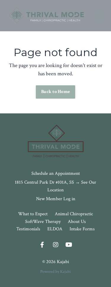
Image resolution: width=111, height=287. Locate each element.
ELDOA (54, 229)
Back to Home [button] (55, 92)
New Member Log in (55, 199)
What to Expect (33, 214)
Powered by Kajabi (55, 271)
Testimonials (28, 229)
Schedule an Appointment (55, 173)
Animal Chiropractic (74, 214)
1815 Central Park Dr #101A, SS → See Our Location (55, 186)
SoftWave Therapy (43, 221)
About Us (77, 221)
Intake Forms (82, 229)
